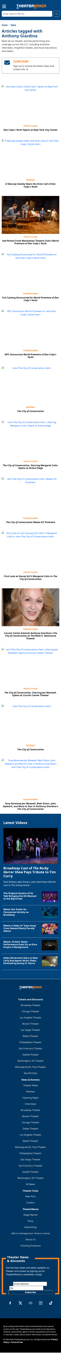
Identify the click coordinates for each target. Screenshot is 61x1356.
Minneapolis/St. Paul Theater (30, 1067)
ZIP (7, 1288)
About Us (30, 1239)
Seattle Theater (30, 1054)
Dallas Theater (30, 1128)
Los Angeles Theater (30, 1017)
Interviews (30, 1103)
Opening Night (30, 1097)
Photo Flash (31, 126)
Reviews (30, 180)
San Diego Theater (30, 1159)
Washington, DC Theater (30, 1060)
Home (5, 25)
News (13, 25)
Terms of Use (17, 1342)
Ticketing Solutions (30, 1245)
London (30, 1202)
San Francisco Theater (30, 1048)
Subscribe (30, 1292)
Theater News (30, 293)
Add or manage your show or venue (30, 1233)
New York (30, 1196)
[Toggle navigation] (1, 6)
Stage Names (30, 1214)
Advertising (30, 1227)
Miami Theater (30, 1036)
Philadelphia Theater (30, 1042)
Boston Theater (30, 1023)
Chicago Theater (30, 1011)
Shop (30, 1221)
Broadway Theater (30, 1005)
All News (30, 1184)
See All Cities (30, 1073)
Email (9, 1283)
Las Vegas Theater (30, 1029)
